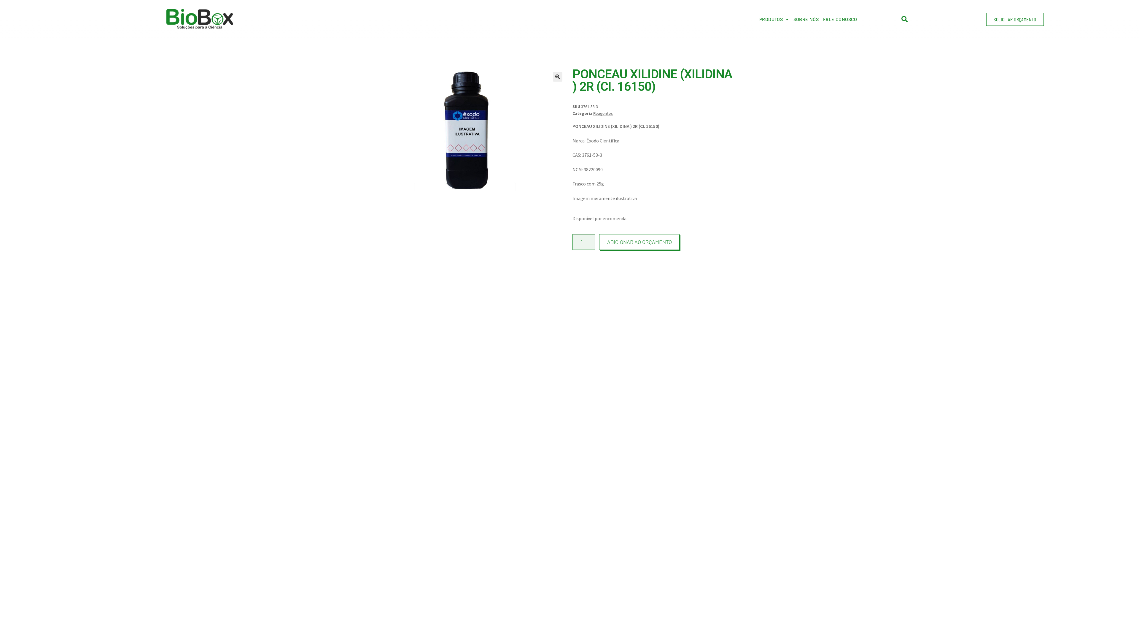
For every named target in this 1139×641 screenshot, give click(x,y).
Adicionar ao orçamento (639, 242)
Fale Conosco (840, 19)
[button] (1014, 19)
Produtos (771, 19)
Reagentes (603, 113)
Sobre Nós (806, 19)
